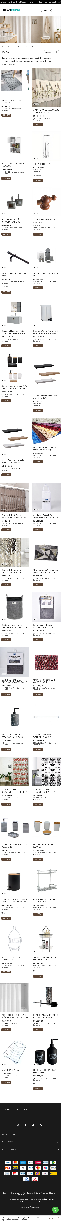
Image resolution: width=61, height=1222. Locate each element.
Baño (10, 47)
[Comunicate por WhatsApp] (55, 1210)
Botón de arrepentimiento (30, 1202)
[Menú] (56, 11)
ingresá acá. (49, 1199)
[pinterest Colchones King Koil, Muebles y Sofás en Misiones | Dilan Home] (41, 1125)
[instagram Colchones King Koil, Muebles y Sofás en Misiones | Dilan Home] (18, 1125)
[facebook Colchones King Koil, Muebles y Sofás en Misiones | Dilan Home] (25, 1125)
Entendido (52, 1219)
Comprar (38, 125)
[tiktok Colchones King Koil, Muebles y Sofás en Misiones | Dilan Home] (33, 1125)
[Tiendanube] (30, 1208)
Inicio (4, 47)
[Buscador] (40, 11)
